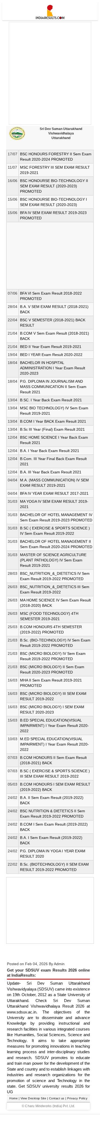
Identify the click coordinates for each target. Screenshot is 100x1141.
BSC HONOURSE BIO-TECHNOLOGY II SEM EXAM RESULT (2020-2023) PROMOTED (54, 186)
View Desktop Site (33, 1098)
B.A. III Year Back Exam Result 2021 (50, 472)
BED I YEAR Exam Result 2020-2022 (51, 354)
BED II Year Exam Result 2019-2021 (50, 346)
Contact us (57, 1098)
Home (13, 1098)
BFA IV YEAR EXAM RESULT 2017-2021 (54, 493)
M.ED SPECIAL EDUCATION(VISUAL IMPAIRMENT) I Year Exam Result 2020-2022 (54, 744)
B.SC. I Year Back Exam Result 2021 (51, 400)
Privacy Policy (77, 1098)
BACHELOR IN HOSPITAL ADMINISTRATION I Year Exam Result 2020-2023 (52, 367)
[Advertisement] (50, 73)
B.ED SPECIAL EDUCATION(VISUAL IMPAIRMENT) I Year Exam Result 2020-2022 (54, 725)
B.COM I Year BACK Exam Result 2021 (53, 421)
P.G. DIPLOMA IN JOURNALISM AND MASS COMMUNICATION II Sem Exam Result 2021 (53, 386)
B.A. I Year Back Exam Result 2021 (49, 451)
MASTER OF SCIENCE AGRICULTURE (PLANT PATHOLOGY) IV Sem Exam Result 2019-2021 (53, 560)
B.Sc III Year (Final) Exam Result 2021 (52, 429)
